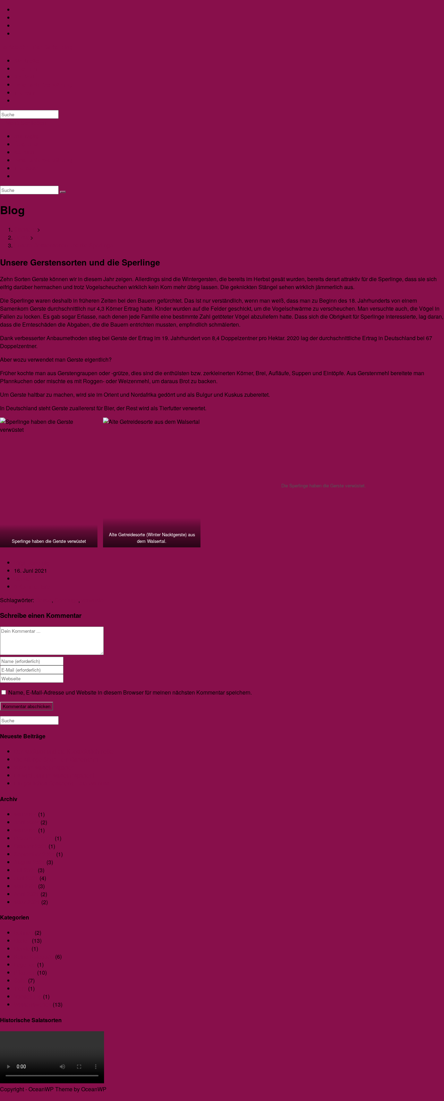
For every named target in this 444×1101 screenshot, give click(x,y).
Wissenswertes (32, 1004)
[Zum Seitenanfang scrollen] (2, 1097)
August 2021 (29, 862)
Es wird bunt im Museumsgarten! (54, 775)
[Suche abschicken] (63, 192)
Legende (25, 964)
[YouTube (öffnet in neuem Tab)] (16, 26)
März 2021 (27, 902)
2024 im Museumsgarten (44, 767)
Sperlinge (66, 600)
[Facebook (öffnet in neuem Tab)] (16, 10)
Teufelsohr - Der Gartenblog (36, 47)
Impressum (28, 168)
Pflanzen (25, 972)
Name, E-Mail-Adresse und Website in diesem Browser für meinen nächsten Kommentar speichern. (130, 692)
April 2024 (26, 822)
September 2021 (34, 854)
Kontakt (24, 152)
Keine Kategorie (34, 956)
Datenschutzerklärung (43, 160)
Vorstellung (28, 996)
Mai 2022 (25, 830)
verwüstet (93, 600)
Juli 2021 (25, 870)
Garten (22, 940)
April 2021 (26, 894)
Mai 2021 (25, 886)
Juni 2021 (26, 878)
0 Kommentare (32, 586)
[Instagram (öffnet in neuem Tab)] (16, 18)
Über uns (26, 144)
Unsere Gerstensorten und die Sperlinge (63, 245)
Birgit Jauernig (32, 562)
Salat (20, 980)
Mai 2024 (25, 814)
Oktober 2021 (30, 846)
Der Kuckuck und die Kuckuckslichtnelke (64, 751)
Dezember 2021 (33, 838)
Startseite (26, 136)
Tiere (20, 988)
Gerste (22, 578)
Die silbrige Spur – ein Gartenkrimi (56, 759)
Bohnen (23, 932)
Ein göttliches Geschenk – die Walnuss (62, 783)
